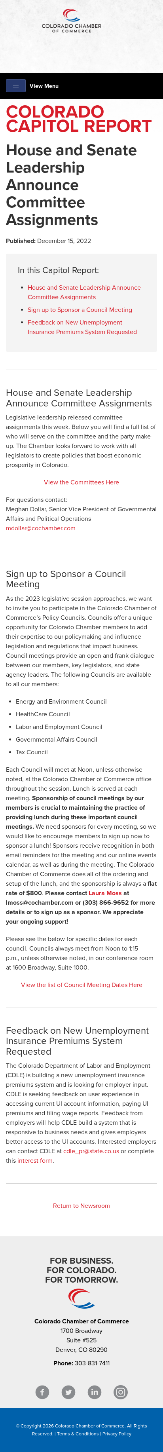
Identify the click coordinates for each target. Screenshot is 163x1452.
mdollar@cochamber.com (41, 528)
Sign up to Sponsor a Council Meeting (80, 310)
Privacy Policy (116, 1434)
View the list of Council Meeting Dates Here (81, 985)
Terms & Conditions (78, 1434)
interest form (35, 1161)
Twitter (68, 1392)
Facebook (42, 1392)
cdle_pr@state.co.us (91, 1151)
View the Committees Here (81, 482)
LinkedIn (94, 1392)
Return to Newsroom (81, 1206)
